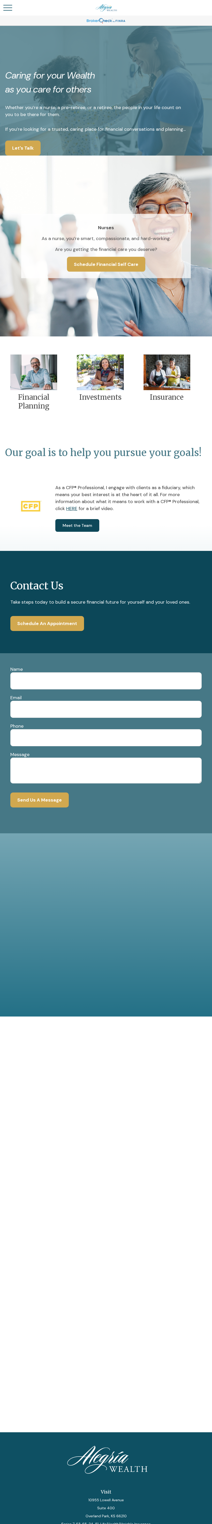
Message (19, 754)
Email (16, 698)
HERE (71, 508)
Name (16, 669)
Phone (17, 726)
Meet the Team (77, 525)
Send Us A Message (39, 800)
